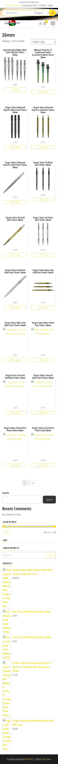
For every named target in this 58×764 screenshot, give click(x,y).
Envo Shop (46, 759)
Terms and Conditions (13, 5)
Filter (7, 532)
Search (5, 493)
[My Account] (40, 23)
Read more (15, 89)
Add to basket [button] (43, 92)
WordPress (29, 759)
